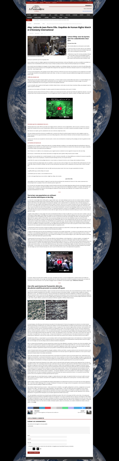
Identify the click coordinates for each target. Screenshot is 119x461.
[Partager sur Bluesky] (82, 408)
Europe (81, 15)
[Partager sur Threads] (88, 408)
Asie (50, 15)
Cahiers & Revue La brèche (32, 2)
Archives (41, 2)
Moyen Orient (37, 17)
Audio (56, 15)
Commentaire (30, 426)
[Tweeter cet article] (36, 408)
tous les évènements (87, 11)
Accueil (29, 15)
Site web (29, 442)
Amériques (43, 15)
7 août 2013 (31, 33)
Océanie (46, 17)
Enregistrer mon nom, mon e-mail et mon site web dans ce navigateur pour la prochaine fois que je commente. (51, 446)
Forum (88, 15)
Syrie (42, 33)
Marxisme (29, 17)
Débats (61, 15)
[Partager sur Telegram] (77, 408)
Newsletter (48, 2)
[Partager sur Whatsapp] (65, 408)
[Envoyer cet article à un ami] (53, 408)
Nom (29, 435)
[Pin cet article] (48, 408)
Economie (75, 15)
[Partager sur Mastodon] (71, 408)
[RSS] (92, 20)
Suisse (60, 17)
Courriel (29, 439)
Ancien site (54, 2)
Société (54, 17)
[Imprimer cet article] (59, 408)
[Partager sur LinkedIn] (42, 408)
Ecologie (68, 15)
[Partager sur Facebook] (30, 408)
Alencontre (37, 33)
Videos (66, 17)
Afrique (35, 15)
